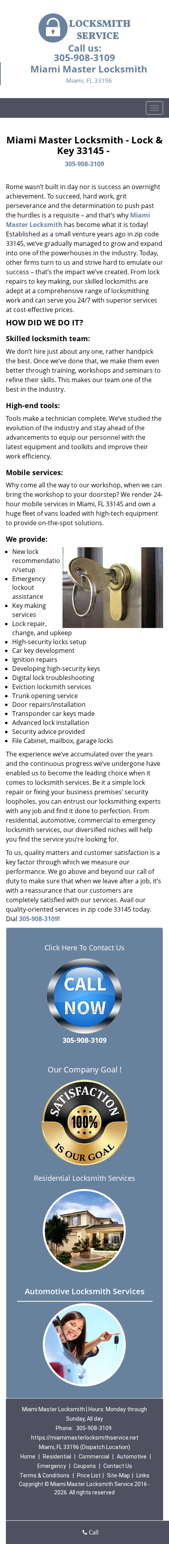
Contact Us (117, 1466)
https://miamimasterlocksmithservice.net (84, 1437)
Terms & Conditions (45, 1475)
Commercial (94, 1456)
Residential (57, 1456)
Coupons (84, 1466)
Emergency (51, 1466)
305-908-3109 (84, 57)
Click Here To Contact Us (84, 948)
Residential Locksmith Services (84, 1178)
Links (142, 1475)
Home (27, 1456)
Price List (89, 1475)
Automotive (132, 1456)
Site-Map (118, 1475)
